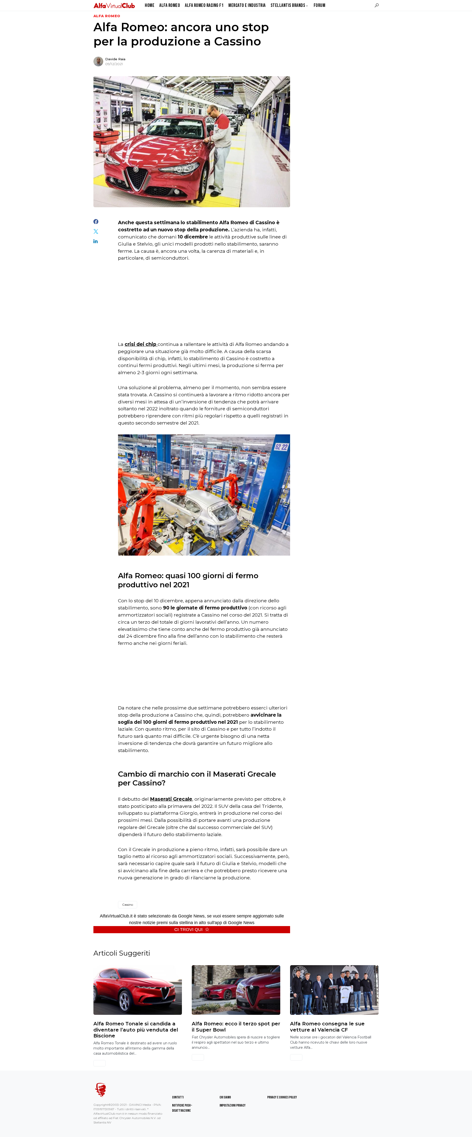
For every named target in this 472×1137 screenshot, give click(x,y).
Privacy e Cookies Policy (282, 1097)
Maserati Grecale (171, 799)
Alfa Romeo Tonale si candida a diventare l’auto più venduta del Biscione (135, 1030)
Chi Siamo (225, 1097)
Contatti (178, 1097)
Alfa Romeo (106, 16)
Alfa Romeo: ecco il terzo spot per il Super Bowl (236, 1027)
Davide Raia (115, 59)
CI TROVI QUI (188, 929)
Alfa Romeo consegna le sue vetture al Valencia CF (327, 1027)
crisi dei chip (141, 344)
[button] (377, 5)
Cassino (127, 904)
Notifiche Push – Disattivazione (182, 1108)
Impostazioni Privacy (233, 1105)
